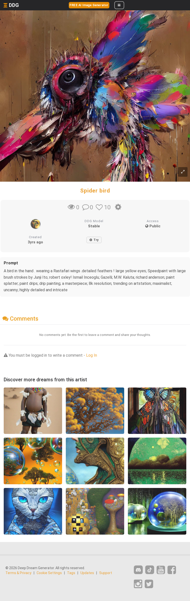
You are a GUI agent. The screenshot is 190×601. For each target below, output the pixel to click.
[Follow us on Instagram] (138, 584)
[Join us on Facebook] (171, 570)
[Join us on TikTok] (149, 569)
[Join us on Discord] (138, 569)
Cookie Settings (49, 573)
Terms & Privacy (18, 573)
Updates (87, 573)
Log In (91, 355)
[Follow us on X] (149, 584)
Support (105, 573)
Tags (71, 573)
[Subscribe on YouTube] (161, 570)
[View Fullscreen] (183, 172)
